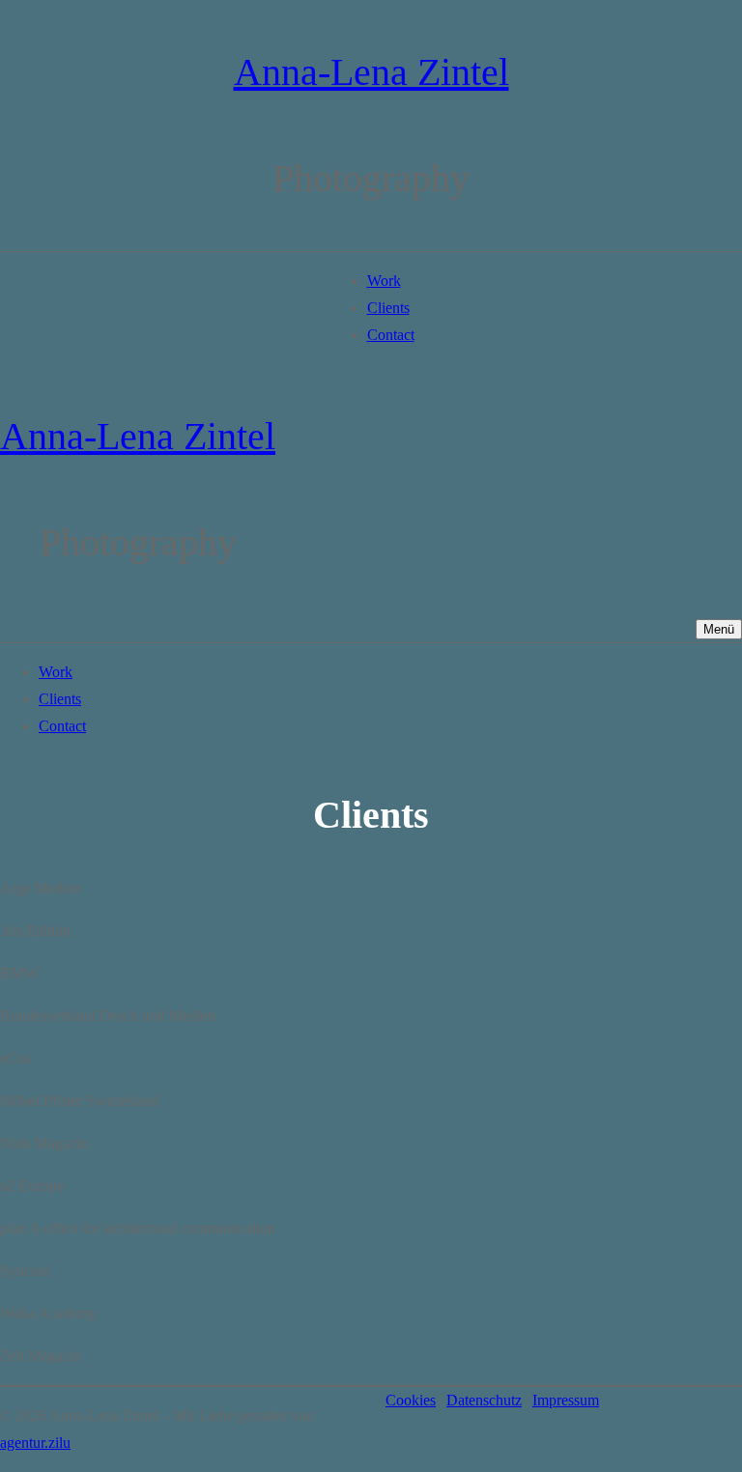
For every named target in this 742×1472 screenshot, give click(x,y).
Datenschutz (484, 1400)
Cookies (410, 1400)
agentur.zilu (35, 1442)
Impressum (565, 1400)
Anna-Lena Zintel (371, 72)
